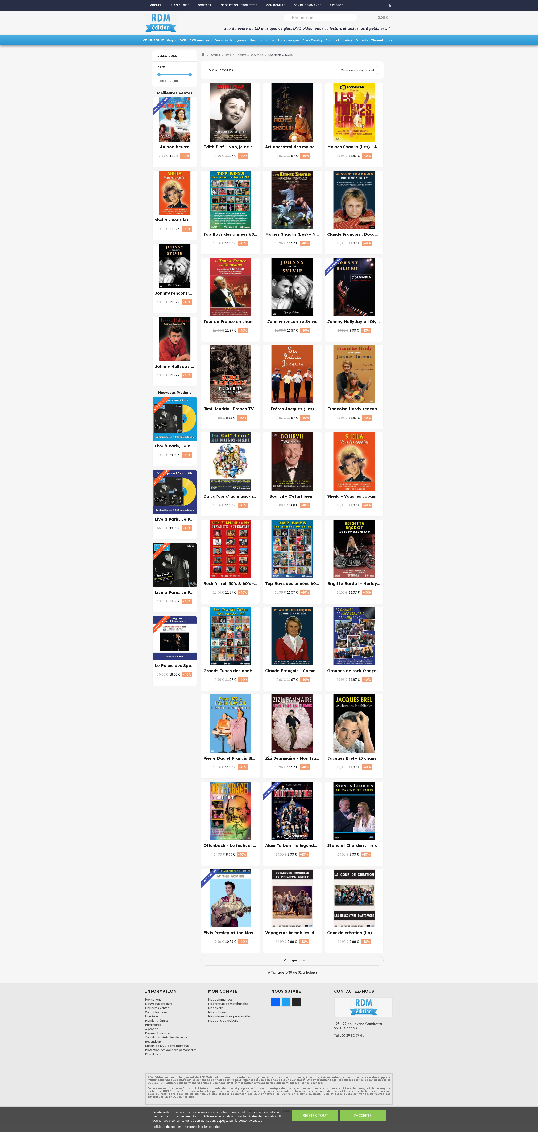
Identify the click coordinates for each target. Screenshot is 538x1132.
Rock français (288, 40)
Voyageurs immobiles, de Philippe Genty (306, 932)
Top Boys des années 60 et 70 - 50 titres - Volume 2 (257, 234)
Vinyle (171, 40)
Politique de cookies (166, 1126)
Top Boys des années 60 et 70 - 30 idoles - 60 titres (319, 583)
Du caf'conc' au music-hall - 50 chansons (245, 496)
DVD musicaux (200, 40)
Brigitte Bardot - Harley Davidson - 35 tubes (373, 583)
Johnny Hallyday (339, 40)
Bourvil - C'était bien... (292, 496)
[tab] (174, 56)
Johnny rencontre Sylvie (180, 293)
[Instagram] (296, 1002)
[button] (170, 155)
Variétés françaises (230, 40)
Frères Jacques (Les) (292, 408)
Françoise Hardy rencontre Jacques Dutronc (373, 408)
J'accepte (363, 1115)
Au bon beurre (174, 146)
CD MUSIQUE (153, 40)
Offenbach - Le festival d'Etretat (237, 845)
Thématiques (381, 40)
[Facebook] (275, 1002)
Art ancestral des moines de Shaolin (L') (306, 146)
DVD (182, 40)
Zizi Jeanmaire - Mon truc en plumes (302, 758)
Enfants (361, 40)
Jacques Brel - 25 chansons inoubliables (368, 758)
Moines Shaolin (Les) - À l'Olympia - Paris (369, 146)
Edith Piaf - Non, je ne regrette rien (240, 146)
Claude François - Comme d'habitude (303, 670)
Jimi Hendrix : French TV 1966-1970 (239, 408)
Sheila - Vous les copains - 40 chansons (368, 496)
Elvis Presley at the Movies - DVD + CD (243, 932)
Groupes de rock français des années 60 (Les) (375, 670)
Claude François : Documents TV (360, 234)
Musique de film (261, 40)
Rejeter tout (315, 1115)
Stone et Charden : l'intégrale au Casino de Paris (377, 845)
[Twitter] (286, 1002)
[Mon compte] (375, 5)
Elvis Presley (312, 40)
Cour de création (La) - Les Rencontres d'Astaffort (379, 932)
